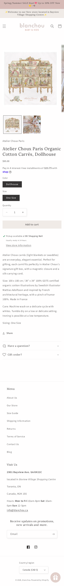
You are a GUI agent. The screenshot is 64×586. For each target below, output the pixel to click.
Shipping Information (19, 421)
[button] (4, 26)
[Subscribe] (53, 534)
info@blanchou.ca (17, 510)
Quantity (7, 205)
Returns (11, 429)
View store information (18, 245)
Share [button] (9, 333)
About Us (12, 398)
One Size (11, 198)
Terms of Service (16, 436)
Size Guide (12, 413)
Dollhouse (12, 184)
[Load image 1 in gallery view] (12, 125)
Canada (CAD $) (30, 569)
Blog (9, 452)
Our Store (12, 405)
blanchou (26, 580)
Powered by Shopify (40, 580)
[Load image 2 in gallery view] (32, 125)
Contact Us (13, 444)
